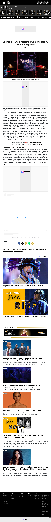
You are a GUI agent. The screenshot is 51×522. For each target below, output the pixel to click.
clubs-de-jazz (43, 249)
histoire (34, 249)
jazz (9, 249)
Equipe (4, 497)
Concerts (13, 497)
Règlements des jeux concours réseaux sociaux (45, 500)
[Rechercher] (44, 2)
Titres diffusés (29, 17)
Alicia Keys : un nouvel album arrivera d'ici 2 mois (22, 410)
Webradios (10, 17)
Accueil (3, 17)
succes (38, 249)
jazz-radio (13, 249)
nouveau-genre (6, 251)
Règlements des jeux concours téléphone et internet (45, 514)
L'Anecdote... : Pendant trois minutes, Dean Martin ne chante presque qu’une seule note (23, 436)
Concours (28, 495)
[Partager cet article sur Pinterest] (25, 244)
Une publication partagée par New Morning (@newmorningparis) (25, 237)
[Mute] (25, 7)
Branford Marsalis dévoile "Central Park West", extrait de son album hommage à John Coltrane (24, 359)
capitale (11, 251)
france (24, 249)
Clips (12, 495)
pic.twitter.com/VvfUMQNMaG (34, 142)
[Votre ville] (38, 2)
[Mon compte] (47, 2)
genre (21, 251)
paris (17, 249)
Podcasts (44, 17)
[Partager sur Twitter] (22, 244)
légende (20, 136)
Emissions (5, 498)
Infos (37, 17)
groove (20, 249)
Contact (5, 495)
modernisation (16, 251)
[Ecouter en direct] (41, 2)
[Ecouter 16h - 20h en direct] (25, 332)
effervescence (29, 249)
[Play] (2, 7)
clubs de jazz (8, 112)
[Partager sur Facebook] (18, 244)
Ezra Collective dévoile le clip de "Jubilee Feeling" (22, 385)
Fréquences (19, 17)
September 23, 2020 (37, 144)
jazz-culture (5, 249)
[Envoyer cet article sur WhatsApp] (28, 244)
